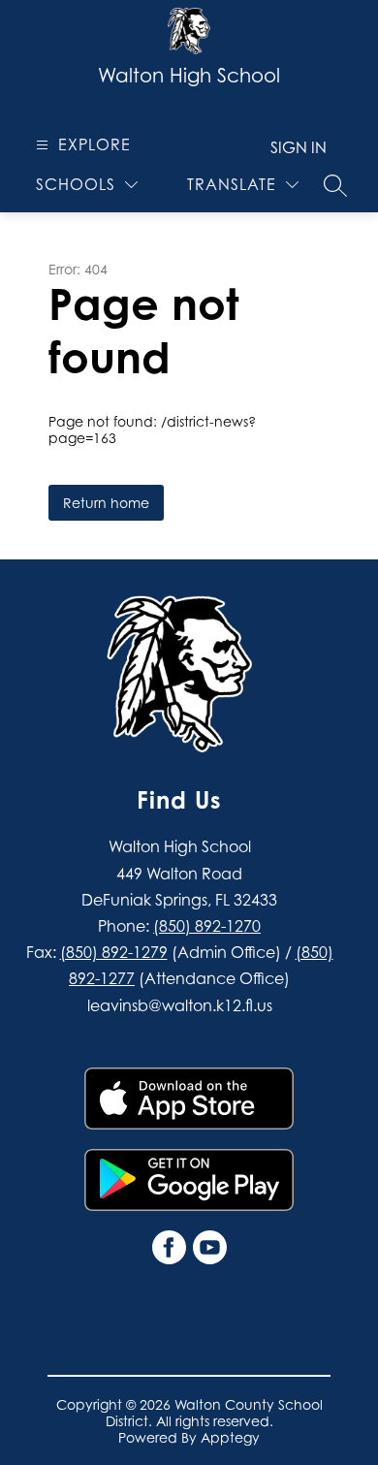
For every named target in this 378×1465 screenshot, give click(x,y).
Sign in (298, 147)
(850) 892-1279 (114, 952)
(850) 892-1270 (207, 926)
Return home (106, 502)
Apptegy (230, 1437)
